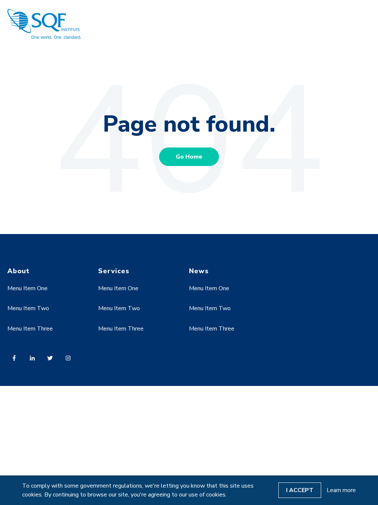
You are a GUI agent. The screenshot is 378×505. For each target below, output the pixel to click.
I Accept (299, 490)
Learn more (341, 490)
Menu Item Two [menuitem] (28, 308)
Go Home (189, 157)
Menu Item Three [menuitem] (30, 329)
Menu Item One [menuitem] (27, 288)
